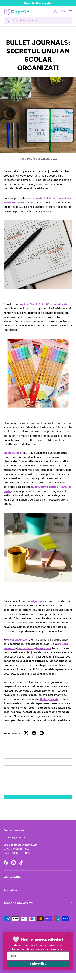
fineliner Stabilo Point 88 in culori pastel (43, 304)
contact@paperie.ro (16, 837)
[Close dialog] (69, 936)
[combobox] (38, 20)
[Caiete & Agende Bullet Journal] (38, 513)
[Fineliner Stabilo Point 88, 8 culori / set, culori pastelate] (38, 339)
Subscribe (38, 963)
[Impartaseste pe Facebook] (34, 733)
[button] (62, 12)
